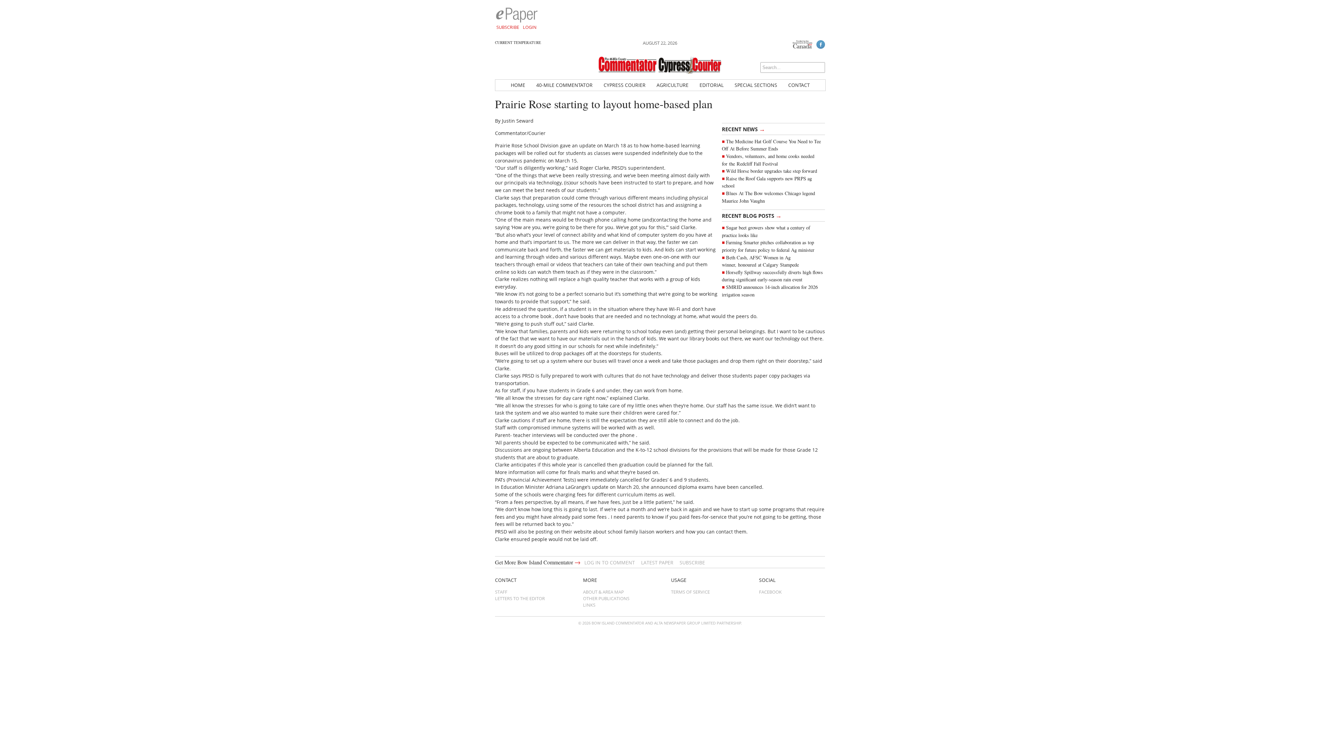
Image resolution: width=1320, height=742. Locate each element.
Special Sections (756, 85)
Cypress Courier (625, 85)
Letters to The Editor (520, 598)
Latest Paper (657, 562)
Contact (799, 85)
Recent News (743, 129)
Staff (501, 592)
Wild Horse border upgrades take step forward (771, 171)
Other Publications (606, 598)
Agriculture (673, 85)
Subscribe (507, 27)
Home (518, 85)
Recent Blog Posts (752, 215)
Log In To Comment (609, 562)
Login (530, 27)
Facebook (770, 592)
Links (589, 605)
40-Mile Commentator (564, 85)
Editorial (712, 85)
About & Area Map (603, 592)
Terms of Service (690, 592)
